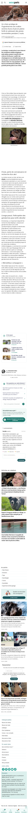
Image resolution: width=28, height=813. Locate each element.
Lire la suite (14, 377)
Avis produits (5, 762)
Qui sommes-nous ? (7, 747)
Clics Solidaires (6, 730)
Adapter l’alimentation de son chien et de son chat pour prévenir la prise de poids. (13, 785)
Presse (4, 757)
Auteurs (4, 749)
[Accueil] (14, 2)
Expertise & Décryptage (9, 586)
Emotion (4, 572)
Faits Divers (5, 570)
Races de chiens (6, 722)
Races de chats (6, 725)
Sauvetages (5, 578)
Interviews (5, 735)
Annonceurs (5, 752)
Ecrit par (7, 37)
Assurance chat (6, 741)
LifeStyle (4, 728)
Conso (4, 580)
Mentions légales (12, 805)
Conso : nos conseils (7, 733)
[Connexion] (26, 3)
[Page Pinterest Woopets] (6, 769)
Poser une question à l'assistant (12, 404)
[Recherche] (5, 2)
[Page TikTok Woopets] (15, 769)
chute (3, 179)
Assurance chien (6, 738)
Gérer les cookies (22, 805)
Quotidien (5, 583)
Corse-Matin (21, 108)
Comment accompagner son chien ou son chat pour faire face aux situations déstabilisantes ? (14, 790)
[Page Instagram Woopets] (9, 769)
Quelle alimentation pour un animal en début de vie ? (13, 776)
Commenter (21, 460)
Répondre (11, 451)
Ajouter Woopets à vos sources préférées (14, 42)
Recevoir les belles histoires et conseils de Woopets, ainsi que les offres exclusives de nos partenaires (14, 674)
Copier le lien (18, 46)
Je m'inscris (14, 679)
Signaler (18, 451)
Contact (4, 760)
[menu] (2, 2)
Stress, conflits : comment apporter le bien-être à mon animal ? (12, 780)
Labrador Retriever (16, 120)
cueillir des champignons (12, 118)
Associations (5, 755)
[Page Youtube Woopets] (12, 769)
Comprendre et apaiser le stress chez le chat (13, 795)
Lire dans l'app (7, 46)
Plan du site (4, 805)
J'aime (5, 451)
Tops (3, 575)
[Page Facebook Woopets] (3, 769)
